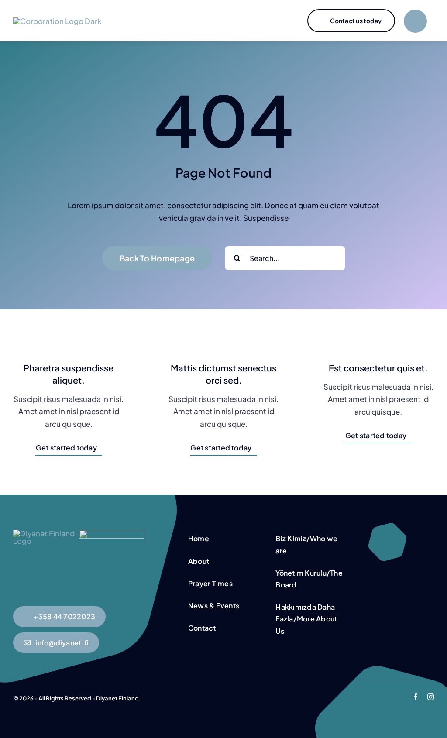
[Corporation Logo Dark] (57, 21)
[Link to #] (415, 21)
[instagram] (430, 696)
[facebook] (415, 696)
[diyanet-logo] (111, 533)
